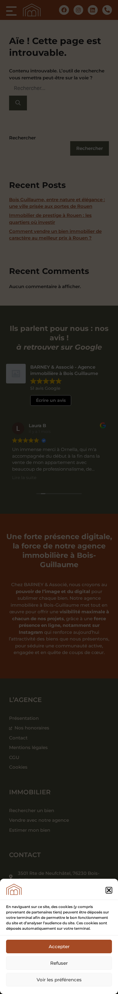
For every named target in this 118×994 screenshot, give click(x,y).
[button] (109, 890)
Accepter (59, 946)
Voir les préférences (59, 980)
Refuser (59, 963)
